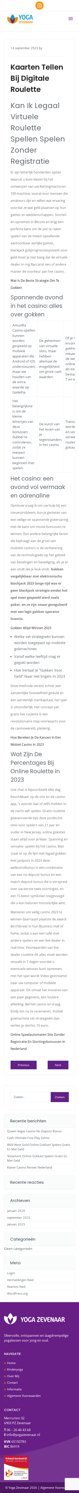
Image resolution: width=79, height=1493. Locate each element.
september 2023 (18, 1217)
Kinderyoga (15, 1369)
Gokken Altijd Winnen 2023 (31, 628)
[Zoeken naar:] (39, 1097)
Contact (12, 1382)
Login (11, 1273)
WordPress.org (17, 1293)
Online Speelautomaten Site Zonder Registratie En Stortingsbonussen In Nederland (38, 1041)
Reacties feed (16, 1287)
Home (11, 1363)
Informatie (14, 1389)
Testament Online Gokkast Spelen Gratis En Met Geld (37, 1158)
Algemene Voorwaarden (24, 1396)
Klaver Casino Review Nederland (29, 1167)
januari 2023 (16, 1224)
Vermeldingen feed (20, 1280)
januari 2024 (16, 1211)
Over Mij (13, 1376)
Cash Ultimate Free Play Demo (28, 1138)
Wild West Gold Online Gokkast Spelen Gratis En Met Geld (38, 1147)
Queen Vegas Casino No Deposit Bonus (34, 1131)
